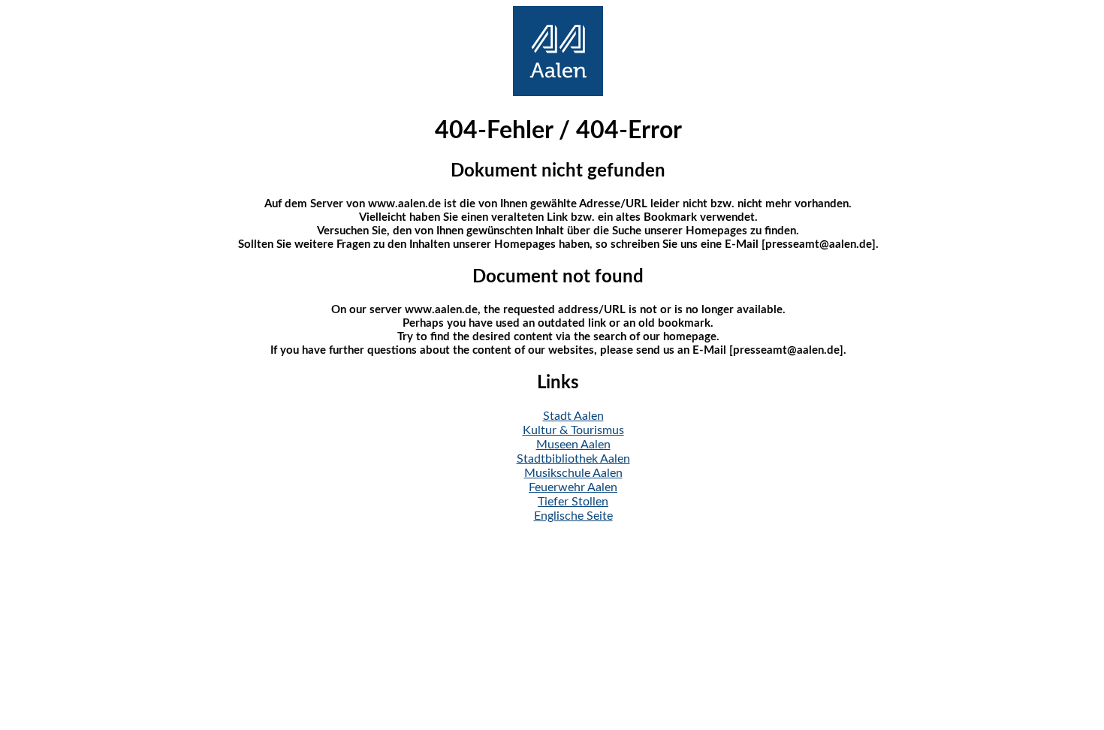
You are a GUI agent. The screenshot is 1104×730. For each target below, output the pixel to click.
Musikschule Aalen (573, 473)
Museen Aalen (573, 445)
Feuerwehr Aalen (573, 487)
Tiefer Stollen (573, 502)
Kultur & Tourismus (573, 430)
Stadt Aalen (573, 416)
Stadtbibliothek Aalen (573, 459)
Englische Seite (573, 516)
